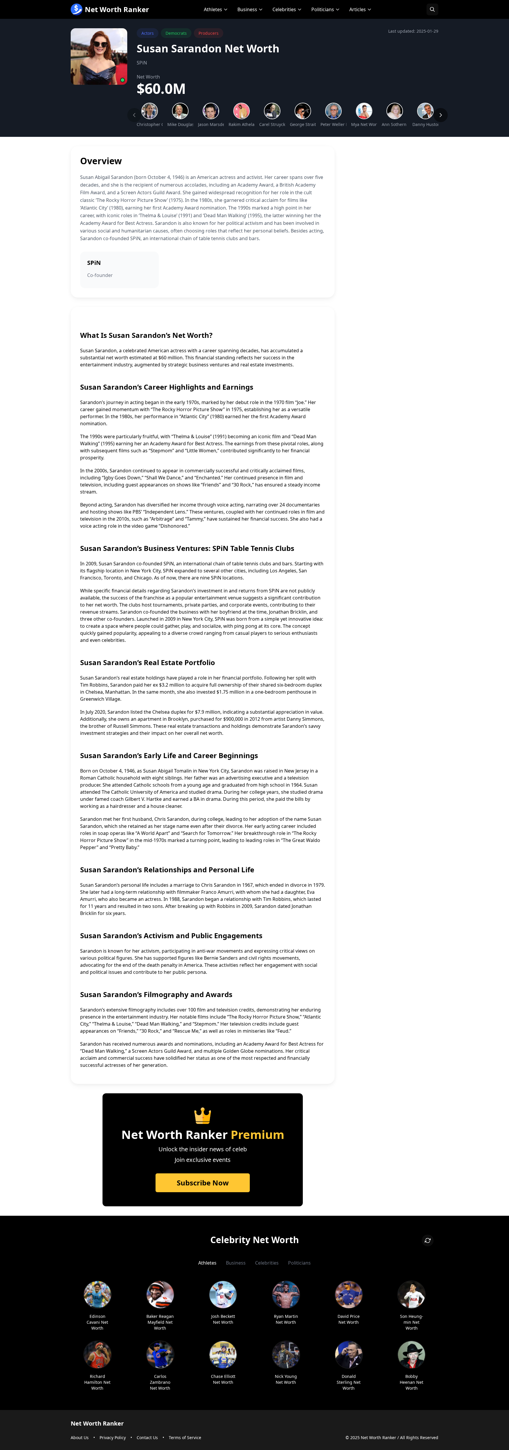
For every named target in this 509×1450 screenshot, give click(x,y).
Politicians (322, 9)
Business (247, 9)
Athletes (213, 9)
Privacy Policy (113, 1437)
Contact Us (147, 1437)
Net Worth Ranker (117, 9)
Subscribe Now (203, 1182)
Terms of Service (185, 1437)
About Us (80, 1437)
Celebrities (284, 9)
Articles (357, 9)
